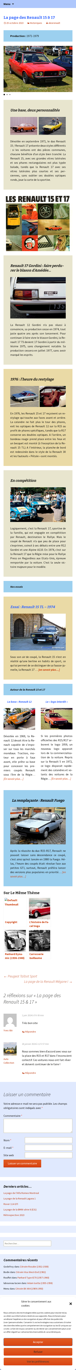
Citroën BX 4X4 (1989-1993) (29, 1288)
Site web (9, 1155)
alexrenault (54, 23)
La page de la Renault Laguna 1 (20, 1198)
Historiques (36, 23)
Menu (7, 4)
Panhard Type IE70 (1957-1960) (33, 1277)
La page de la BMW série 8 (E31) (20, 1209)
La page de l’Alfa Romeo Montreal (21, 1193)
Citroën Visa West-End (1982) (31, 1272)
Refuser (38, 1351)
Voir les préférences (38, 1361)
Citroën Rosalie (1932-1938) (34, 1266)
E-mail (8, 1147)
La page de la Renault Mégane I (48, 981)
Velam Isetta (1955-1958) (40, 1283)
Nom (7, 1140)
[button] (70, 1303)
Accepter (38, 1342)
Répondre (30, 1031)
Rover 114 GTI (11, 1204)
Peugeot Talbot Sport (20, 976)
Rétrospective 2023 (14, 1215)
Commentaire (13, 1115)
